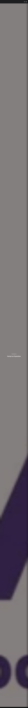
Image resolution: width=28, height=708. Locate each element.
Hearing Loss (14, 354)
